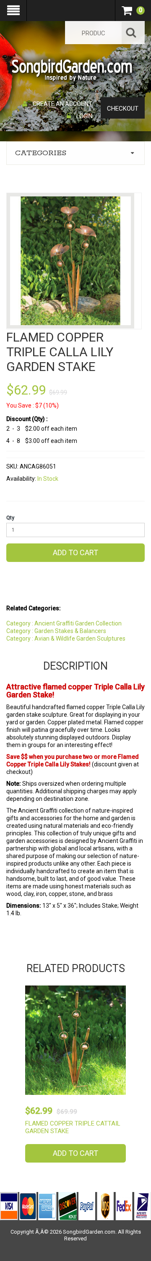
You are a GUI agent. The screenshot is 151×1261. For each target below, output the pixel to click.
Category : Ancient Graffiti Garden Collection (64, 623)
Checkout (122, 108)
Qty (10, 518)
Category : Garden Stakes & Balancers (56, 631)
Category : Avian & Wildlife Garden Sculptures (65, 638)
